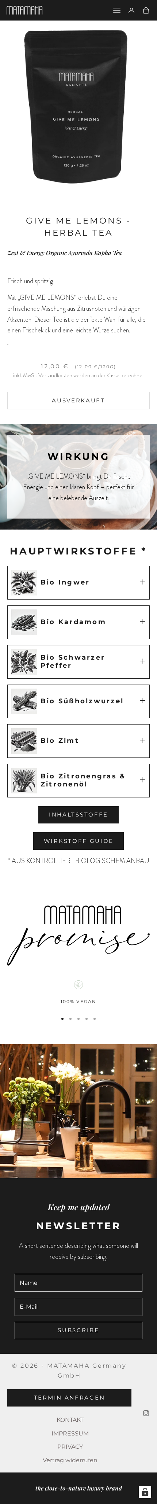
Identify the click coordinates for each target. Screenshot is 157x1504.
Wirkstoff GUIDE (79, 840)
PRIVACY (70, 1446)
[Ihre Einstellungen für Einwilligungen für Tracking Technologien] (145, 1492)
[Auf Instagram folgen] (146, 1413)
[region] (78, 993)
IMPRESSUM (70, 1433)
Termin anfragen (69, 1397)
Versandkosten (55, 375)
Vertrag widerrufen (70, 1460)
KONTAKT (70, 1419)
